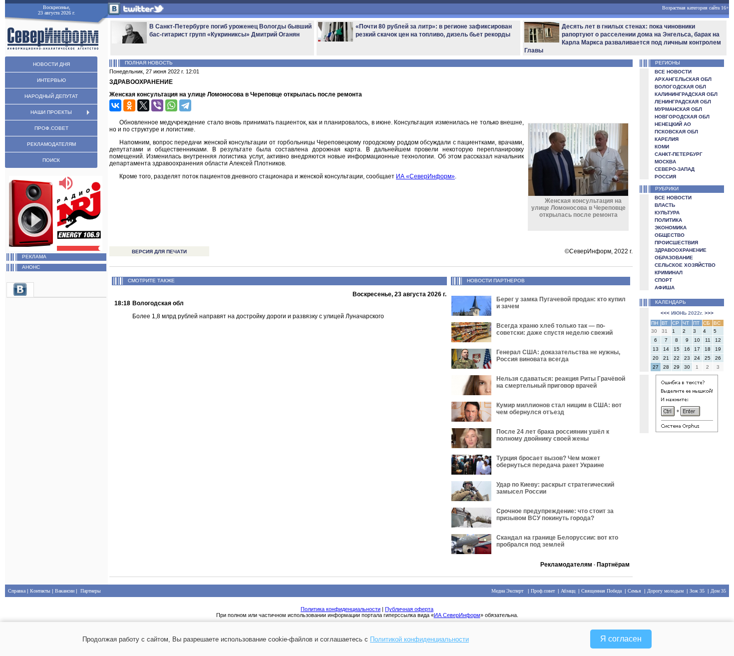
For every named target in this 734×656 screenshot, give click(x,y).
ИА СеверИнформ (457, 615)
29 (677, 367)
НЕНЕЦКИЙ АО (673, 124)
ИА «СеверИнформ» (425, 176)
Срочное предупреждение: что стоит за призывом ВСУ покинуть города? (555, 515)
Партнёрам (613, 564)
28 (666, 367)
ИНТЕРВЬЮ (51, 80)
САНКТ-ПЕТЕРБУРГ (679, 154)
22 (677, 358)
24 (697, 358)
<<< (665, 313)
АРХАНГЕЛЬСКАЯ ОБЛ (683, 79)
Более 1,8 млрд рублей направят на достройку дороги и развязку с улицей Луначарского (258, 316)
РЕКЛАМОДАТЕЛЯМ (51, 144)
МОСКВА (665, 161)
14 (666, 349)
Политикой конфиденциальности (419, 639)
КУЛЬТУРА (667, 212)
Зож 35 (697, 591)
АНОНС (31, 267)
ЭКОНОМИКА (671, 227)
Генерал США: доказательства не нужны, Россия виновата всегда (558, 356)
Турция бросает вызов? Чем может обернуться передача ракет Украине (550, 462)
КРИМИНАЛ (669, 272)
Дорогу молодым (665, 591)
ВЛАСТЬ (665, 205)
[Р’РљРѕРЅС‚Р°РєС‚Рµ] (115, 105)
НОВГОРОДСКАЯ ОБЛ (682, 116)
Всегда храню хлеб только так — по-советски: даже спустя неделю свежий (554, 329)
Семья (634, 591)
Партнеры (90, 591)
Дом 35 (718, 591)
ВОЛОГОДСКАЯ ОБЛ (680, 86)
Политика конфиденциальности (340, 609)
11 (708, 340)
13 (656, 349)
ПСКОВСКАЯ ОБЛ (676, 131)
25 (708, 358)
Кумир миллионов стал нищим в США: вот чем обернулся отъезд (559, 409)
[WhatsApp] (171, 105)
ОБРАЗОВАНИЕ (674, 257)
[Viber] (157, 105)
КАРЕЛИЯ (667, 139)
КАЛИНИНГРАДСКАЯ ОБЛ (686, 94)
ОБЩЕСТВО (670, 235)
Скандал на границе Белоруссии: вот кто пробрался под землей (557, 541)
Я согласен (621, 639)
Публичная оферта (409, 609)
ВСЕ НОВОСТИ (673, 71)
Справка (16, 591)
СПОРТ (663, 280)
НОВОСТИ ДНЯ (51, 64)
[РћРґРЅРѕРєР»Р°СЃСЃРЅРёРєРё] (129, 105)
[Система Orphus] (687, 430)
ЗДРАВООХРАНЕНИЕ (681, 250)
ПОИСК (51, 160)
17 (697, 349)
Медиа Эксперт (507, 591)
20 (656, 358)
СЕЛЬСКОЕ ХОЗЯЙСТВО (685, 265)
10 (697, 340)
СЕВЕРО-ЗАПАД (675, 169)
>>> (709, 313)
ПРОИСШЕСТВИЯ (676, 242)
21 (666, 358)
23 (687, 358)
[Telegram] (185, 105)
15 (677, 349)
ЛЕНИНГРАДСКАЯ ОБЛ (683, 101)
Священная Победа (601, 591)
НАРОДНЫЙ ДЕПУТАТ (51, 96)
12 (718, 340)
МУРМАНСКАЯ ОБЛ (678, 109)
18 (708, 349)
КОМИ (662, 146)
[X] (143, 105)
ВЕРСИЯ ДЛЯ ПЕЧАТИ (159, 251)
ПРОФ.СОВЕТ (51, 128)
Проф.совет (543, 591)
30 (687, 367)
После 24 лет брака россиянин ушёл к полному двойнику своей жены (552, 435)
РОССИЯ (665, 176)
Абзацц (568, 591)
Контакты (40, 591)
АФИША (665, 287)
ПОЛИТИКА (668, 220)
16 (687, 349)
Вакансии (64, 591)
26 (718, 358)
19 (718, 349)
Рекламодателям (566, 564)
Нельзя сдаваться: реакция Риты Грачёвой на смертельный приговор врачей (560, 382)
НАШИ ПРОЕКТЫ (51, 112)
